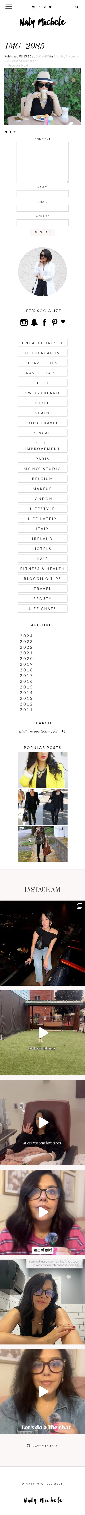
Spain (42, 413)
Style (42, 403)
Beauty (42, 599)
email (42, 201)
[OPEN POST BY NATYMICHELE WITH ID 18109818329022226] (42, 1212)
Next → (26, 65)
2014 (27, 692)
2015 (27, 687)
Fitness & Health (42, 569)
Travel (43, 589)
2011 (27, 709)
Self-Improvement (43, 446)
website (42, 216)
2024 (27, 636)
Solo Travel (43, 423)
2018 (27, 670)
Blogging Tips (42, 579)
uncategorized (42, 343)
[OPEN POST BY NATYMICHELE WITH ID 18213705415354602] (42, 943)
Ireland (42, 539)
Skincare (42, 433)
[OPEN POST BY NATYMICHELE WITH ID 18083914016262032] (42, 1032)
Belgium (42, 479)
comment (42, 139)
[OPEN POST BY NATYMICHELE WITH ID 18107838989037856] (42, 1301)
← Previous (12, 65)
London (42, 499)
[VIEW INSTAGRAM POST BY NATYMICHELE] (80, 980)
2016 (27, 681)
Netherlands (42, 353)
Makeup (42, 489)
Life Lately (42, 519)
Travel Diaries (42, 373)
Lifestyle (42, 509)
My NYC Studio (42, 469)
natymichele (42, 905)
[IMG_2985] (42, 96)
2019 (27, 664)
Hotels (42, 549)
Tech (42, 383)
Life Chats (42, 608)
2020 (27, 658)
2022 (27, 647)
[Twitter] (6, 132)
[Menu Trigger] (8, 6)
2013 (27, 698)
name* (42, 187)
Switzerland (42, 393)
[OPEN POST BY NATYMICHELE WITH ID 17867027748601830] (42, 1391)
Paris (43, 459)
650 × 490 (43, 56)
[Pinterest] (14, 132)
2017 (27, 675)
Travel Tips (42, 363)
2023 (27, 641)
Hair (43, 559)
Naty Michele (42, 23)
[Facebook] (10, 132)
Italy (42, 529)
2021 (27, 653)
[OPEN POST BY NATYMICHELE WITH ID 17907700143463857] (42, 1122)
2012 (27, 704)
